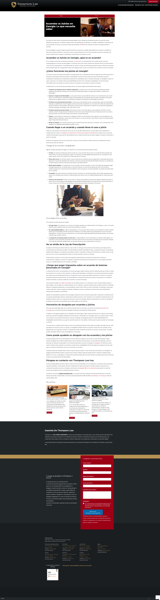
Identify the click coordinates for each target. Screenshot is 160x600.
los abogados (96, 343)
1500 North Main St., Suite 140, (69, 545)
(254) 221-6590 (106, 550)
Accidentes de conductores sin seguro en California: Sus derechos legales (78, 401)
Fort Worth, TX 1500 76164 (68, 547)
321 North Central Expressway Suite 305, (69, 555)
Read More (49, 412)
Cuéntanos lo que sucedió (90, 489)
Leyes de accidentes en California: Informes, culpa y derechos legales (100, 399)
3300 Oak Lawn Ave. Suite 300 (52, 545)
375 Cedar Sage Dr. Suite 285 (51, 554)
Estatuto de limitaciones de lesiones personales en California (56, 398)
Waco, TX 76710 (101, 548)
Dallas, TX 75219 (48, 547)
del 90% (82, 44)
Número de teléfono (88, 476)
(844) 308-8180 (153, 1)
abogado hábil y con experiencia (88, 368)
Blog (61, 15)
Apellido (85, 469)
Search (97, 15)
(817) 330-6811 (70, 548)
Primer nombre (87, 463)
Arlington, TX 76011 (84, 557)
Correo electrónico (88, 483)
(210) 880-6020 (87, 548)
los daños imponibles (65, 283)
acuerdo (78, 61)
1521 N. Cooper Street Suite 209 (84, 555)
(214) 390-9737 (70, 558)
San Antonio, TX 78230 (85, 547)
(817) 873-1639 (87, 558)
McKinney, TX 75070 (67, 557)
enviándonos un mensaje (98, 375)
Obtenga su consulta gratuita (93, 513)
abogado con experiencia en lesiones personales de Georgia (78, 133)
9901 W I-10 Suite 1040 (85, 545)
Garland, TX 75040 (49, 556)
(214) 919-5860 (52, 548)
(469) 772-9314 (52, 557)
